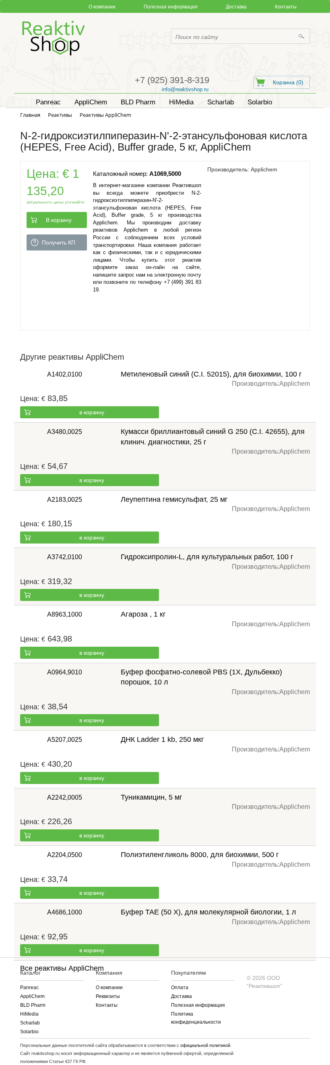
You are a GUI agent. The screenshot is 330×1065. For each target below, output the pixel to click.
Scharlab (30, 1023)
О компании (102, 7)
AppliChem (32, 996)
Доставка (236, 7)
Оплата (179, 987)
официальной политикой (205, 1045)
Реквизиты (108, 996)
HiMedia (29, 1014)
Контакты (286, 7)
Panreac (29, 987)
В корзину (59, 220)
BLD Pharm (32, 1005)
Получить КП (58, 242)
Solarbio (29, 1031)
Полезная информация (171, 7)
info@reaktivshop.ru (185, 89)
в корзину (91, 412)
